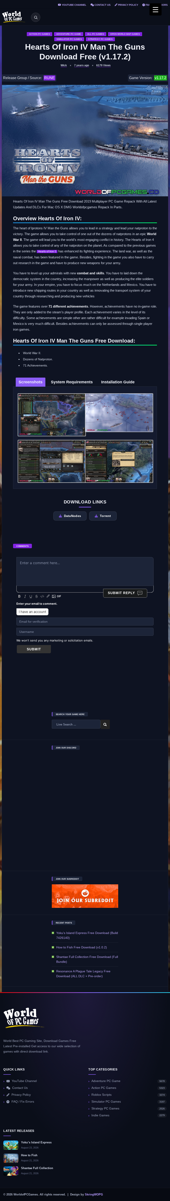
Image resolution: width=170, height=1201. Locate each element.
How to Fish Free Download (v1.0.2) (81, 947)
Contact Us (102, 5)
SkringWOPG (94, 1194)
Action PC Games (39, 34)
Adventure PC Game (68, 34)
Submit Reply (121, 593)
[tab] (30, 382)
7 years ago (81, 65)
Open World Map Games (125, 34)
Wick (64, 65)
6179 (103, 65)
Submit (34, 649)
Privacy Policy (127, 5)
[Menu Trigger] (155, 9)
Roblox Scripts (128, 1094)
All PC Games (95, 34)
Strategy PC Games (100, 39)
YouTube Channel (73, 5)
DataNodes (72, 516)
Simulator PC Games (69, 39)
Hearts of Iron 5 (47, 251)
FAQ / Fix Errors (23, 1101)
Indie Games (128, 1115)
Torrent (105, 516)
